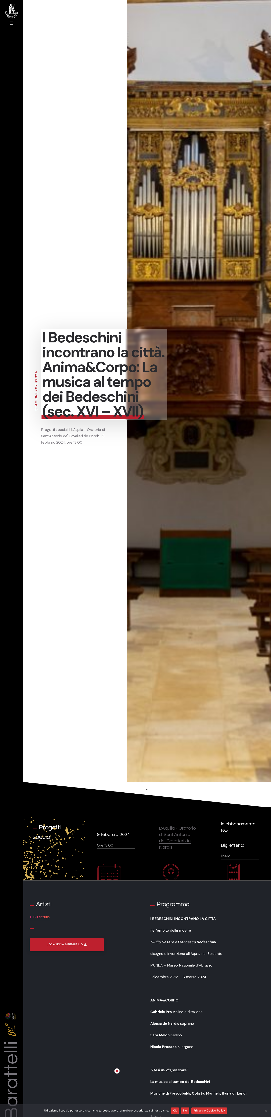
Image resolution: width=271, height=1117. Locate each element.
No (185, 1110)
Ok (175, 1110)
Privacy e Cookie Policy (209, 1110)
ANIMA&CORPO (40, 917)
